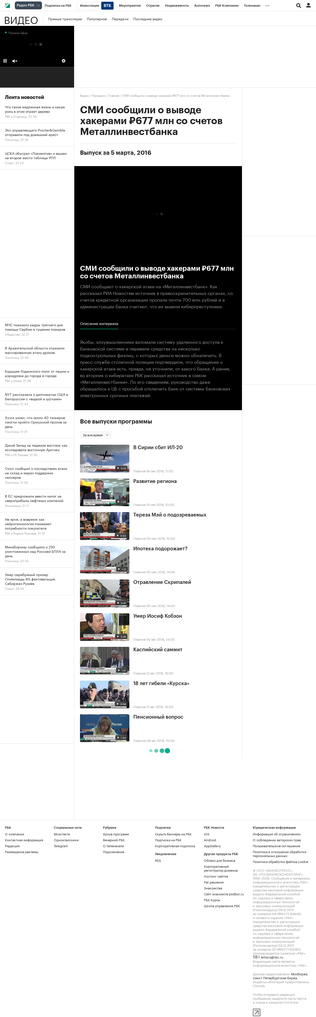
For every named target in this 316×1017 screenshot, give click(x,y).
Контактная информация (24, 839)
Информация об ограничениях (277, 833)
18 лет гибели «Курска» (161, 683)
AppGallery (212, 845)
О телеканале (113, 845)
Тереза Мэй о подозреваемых (169, 515)
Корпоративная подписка (175, 845)
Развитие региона (155, 481)
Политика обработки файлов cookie (280, 861)
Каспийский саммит (157, 649)
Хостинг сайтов (216, 875)
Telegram (61, 845)
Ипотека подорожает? (160, 548)
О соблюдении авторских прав (277, 839)
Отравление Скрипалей (162, 582)
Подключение (113, 851)
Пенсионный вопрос (158, 717)
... (267, 4)
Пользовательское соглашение (276, 845)
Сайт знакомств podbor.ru (224, 893)
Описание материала (99, 323)
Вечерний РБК (114, 839)
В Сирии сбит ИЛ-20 (158, 447)
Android (210, 839)
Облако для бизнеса (219, 860)
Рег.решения (214, 881)
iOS (206, 833)
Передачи (120, 18)
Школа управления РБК (222, 905)
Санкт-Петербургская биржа (275, 977)
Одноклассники (66, 839)
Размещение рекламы (21, 851)
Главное (113, 95)
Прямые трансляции (65, 18)
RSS (158, 860)
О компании (14, 833)
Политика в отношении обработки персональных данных (279, 853)
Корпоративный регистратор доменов (221, 867)
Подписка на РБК (168, 839)
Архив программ (116, 833)
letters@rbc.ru (272, 956)
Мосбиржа (299, 973)
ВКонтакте (62, 833)
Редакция (12, 845)
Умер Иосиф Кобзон (157, 616)
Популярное (97, 18)
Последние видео (147, 18)
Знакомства (213, 887)
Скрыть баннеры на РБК (173, 833)
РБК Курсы (212, 899)
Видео (21, 18)
